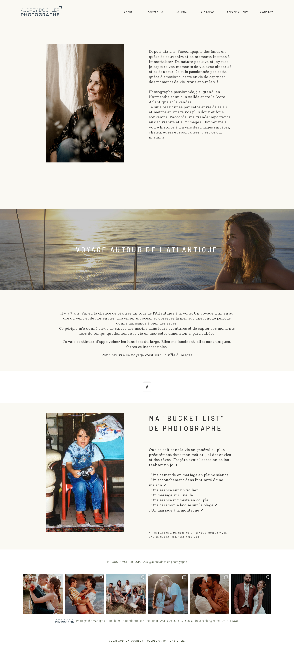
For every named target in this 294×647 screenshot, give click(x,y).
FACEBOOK (232, 621)
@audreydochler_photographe (168, 562)
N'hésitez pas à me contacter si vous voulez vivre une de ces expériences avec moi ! (188, 535)
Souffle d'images (176, 355)
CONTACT (266, 12)
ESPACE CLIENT (237, 12)
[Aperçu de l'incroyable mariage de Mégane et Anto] (43, 594)
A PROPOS (208, 12)
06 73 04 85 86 (181, 621)
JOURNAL (182, 12)
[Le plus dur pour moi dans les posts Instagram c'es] (168, 594)
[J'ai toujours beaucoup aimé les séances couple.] (209, 594)
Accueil (129, 12)
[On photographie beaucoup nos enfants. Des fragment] (84, 594)
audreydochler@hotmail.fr (208, 621)
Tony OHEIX (176, 641)
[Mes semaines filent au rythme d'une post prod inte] (126, 594)
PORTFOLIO (156, 12)
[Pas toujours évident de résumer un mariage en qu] (251, 594)
